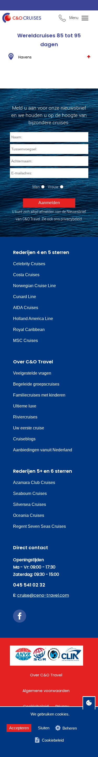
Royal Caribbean (29, 329)
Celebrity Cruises (29, 264)
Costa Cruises (26, 275)
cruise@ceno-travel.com (43, 595)
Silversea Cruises (29, 504)
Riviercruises (25, 417)
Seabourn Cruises (30, 493)
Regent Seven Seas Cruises (39, 526)
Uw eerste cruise (28, 428)
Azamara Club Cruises (34, 482)
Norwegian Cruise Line (34, 285)
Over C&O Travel (46, 675)
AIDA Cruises (25, 307)
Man (36, 186)
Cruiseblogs (24, 439)
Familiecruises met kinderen (39, 395)
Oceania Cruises (28, 515)
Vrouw (53, 186)
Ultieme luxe (24, 406)
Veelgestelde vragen (32, 373)
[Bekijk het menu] (81, 18)
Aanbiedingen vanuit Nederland (42, 450)
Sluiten (43, 728)
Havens (25, 57)
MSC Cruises (25, 340)
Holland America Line (33, 318)
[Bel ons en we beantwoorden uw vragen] (62, 18)
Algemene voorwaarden (46, 690)
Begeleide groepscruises (36, 384)
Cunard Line (24, 296)
